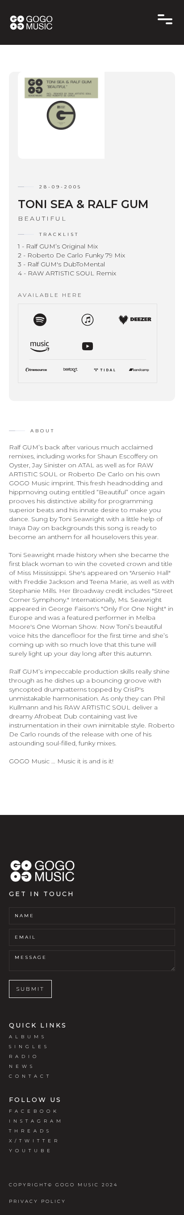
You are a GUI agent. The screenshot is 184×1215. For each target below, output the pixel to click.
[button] (165, 19)
